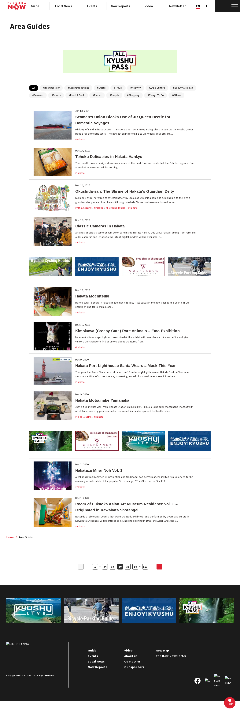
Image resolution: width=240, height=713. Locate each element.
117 (145, 567)
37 (127, 567)
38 (135, 567)
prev (81, 566)
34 (104, 567)
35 (112, 567)
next (159, 566)
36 (120, 567)
